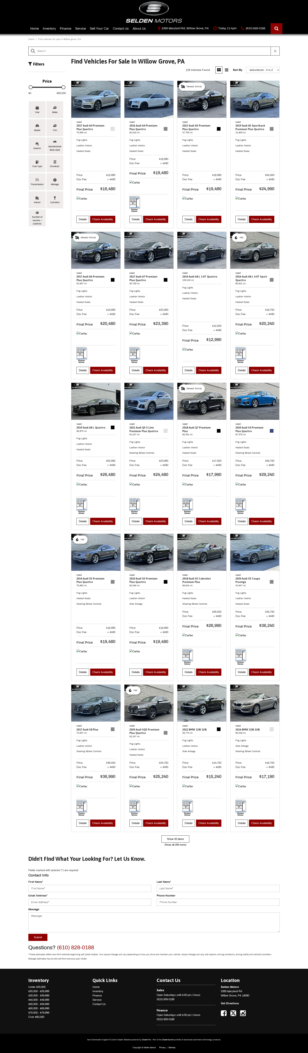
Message (33, 909)
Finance (65, 28)
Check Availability (102, 219)
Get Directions (230, 1003)
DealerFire (146, 1040)
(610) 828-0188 (165, 999)
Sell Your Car (99, 28)
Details (83, 219)
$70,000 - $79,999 (38, 1012)
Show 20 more (175, 839)
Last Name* (164, 881)
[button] (276, 28)
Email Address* (38, 895)
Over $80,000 (36, 1017)
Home (34, 28)
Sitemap (171, 1047)
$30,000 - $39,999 (38, 995)
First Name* (35, 881)
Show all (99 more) (175, 844)
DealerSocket (168, 1040)
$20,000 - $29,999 (38, 991)
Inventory (49, 28)
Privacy (162, 1047)
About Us (139, 28)
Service (80, 28)
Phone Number (166, 895)
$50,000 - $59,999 (38, 1004)
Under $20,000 (36, 987)
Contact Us (121, 28)
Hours (196, 995)
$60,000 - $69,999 (38, 1008)
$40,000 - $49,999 (38, 999)
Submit (38, 937)
